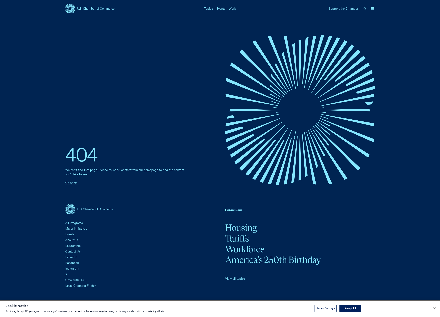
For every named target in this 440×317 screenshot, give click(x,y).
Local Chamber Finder (80, 286)
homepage (151, 170)
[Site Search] (365, 9)
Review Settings (325, 308)
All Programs (74, 223)
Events (221, 8)
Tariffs (237, 238)
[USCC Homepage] (89, 209)
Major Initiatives (76, 228)
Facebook (72, 263)
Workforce (244, 249)
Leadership (73, 246)
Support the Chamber (343, 8)
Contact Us (72, 251)
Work (232, 8)
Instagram (72, 268)
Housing (241, 227)
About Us (71, 240)
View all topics (235, 279)
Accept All (350, 308)
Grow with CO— (76, 280)
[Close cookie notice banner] (434, 308)
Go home (71, 183)
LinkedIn (71, 257)
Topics (208, 8)
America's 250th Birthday (273, 260)
